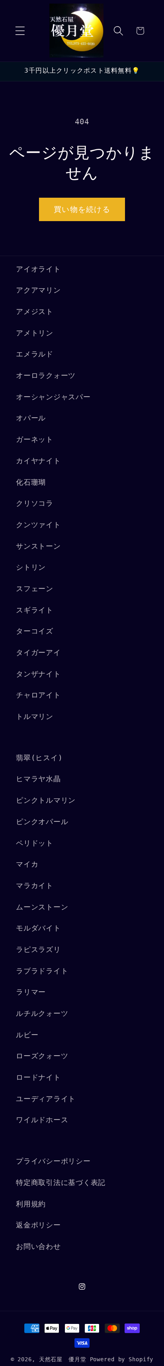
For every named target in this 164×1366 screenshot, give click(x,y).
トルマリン (34, 717)
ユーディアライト (46, 1099)
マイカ (27, 864)
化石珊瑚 (31, 482)
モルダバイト (38, 928)
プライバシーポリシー (53, 1161)
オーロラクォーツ (46, 376)
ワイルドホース (42, 1120)
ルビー (27, 1035)
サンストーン (38, 546)
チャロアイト (38, 695)
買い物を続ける (82, 209)
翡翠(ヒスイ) (39, 758)
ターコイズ (34, 631)
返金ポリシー (38, 1225)
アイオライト (38, 269)
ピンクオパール (42, 822)
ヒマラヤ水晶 (38, 779)
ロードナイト (38, 1077)
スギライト (34, 610)
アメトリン (34, 333)
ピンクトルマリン (46, 800)
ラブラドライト (42, 971)
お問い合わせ (38, 1246)
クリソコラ (34, 503)
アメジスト (34, 312)
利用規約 (31, 1204)
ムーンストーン (42, 907)
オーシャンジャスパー (53, 397)
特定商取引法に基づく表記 (60, 1183)
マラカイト (34, 886)
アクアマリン (38, 290)
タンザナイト (38, 674)
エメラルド (34, 354)
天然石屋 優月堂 (62, 1359)
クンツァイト (38, 525)
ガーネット (34, 439)
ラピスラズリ (38, 950)
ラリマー (31, 992)
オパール (31, 418)
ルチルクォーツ (42, 1013)
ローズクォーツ (42, 1056)
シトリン (31, 567)
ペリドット (34, 843)
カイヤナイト (38, 461)
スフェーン (34, 589)
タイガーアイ (38, 653)
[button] (20, 31)
